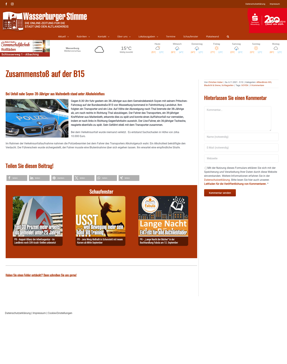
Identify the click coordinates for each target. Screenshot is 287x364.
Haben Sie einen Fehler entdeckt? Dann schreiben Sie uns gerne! (41, 275)
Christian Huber (215, 82)
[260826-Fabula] (163, 198)
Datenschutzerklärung (18, 313)
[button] (228, 36)
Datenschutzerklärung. (217, 179)
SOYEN (244, 85)
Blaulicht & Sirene (212, 85)
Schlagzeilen (228, 85)
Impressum (39, 313)
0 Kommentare (257, 85)
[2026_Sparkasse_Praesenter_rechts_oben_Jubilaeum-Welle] (267, 10)
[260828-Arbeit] (38, 198)
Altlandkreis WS (263, 82)
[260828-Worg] (100, 198)
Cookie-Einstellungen (60, 313)
